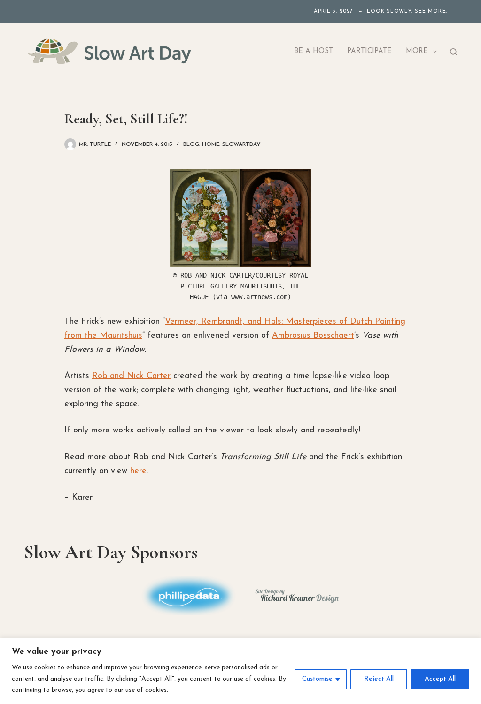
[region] (240, 671)
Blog (191, 144)
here (138, 471)
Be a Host (313, 51)
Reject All (379, 678)
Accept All (440, 678)
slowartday (241, 144)
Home (210, 144)
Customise (317, 678)
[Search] (453, 51)
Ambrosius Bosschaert (313, 336)
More (417, 51)
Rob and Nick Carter (131, 376)
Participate (369, 51)
